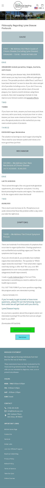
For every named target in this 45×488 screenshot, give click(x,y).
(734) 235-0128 (13, 408)
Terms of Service (10, 469)
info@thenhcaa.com (15, 411)
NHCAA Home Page (10, 429)
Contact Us (8, 434)
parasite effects (33, 98)
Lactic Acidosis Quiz (15, 277)
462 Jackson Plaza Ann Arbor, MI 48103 (15, 415)
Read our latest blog (11, 454)
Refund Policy (9, 464)
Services (22, 337)
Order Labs (8, 444)
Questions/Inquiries (22, 330)
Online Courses (9, 478)
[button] (2, 5)
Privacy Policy (9, 459)
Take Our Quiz (9, 473)
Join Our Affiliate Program (13, 449)
